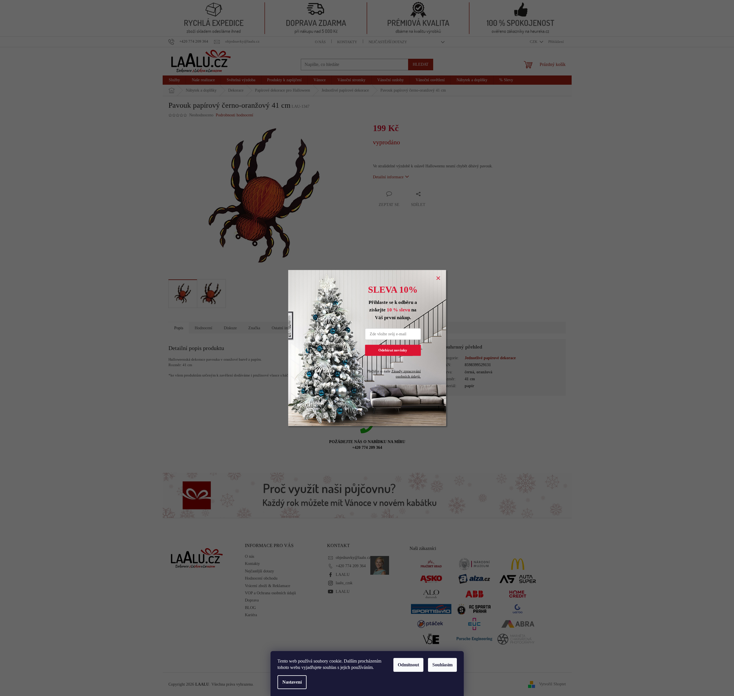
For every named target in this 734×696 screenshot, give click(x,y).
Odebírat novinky (392, 350)
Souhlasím (442, 664)
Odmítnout (408, 664)
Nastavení (292, 682)
